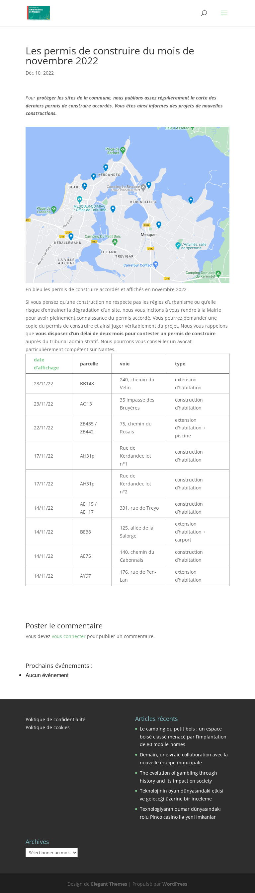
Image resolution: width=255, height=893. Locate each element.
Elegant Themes (109, 884)
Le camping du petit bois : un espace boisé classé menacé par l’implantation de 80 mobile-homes (183, 737)
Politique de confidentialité (55, 719)
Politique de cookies (48, 727)
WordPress (174, 884)
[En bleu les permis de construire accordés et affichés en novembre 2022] (127, 205)
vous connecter (69, 636)
